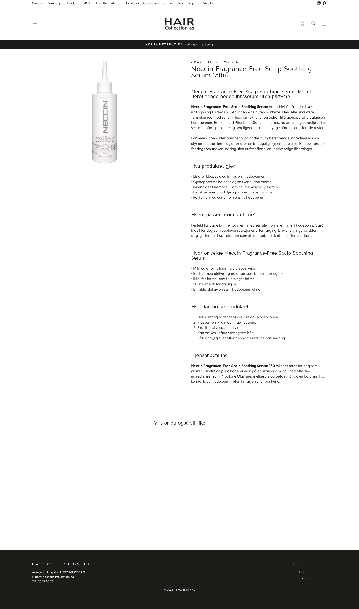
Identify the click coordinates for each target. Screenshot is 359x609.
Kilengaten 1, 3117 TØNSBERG (64, 572)
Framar (168, 3)
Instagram (306, 578)
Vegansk (193, 3)
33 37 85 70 (46, 581)
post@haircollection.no (58, 577)
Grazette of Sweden (215, 62)
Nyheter (37, 3)
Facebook (307, 572)
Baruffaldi (132, 3)
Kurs (180, 3)
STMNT (85, 3)
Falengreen (151, 3)
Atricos (116, 3)
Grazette (101, 3)
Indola (71, 3)
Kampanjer (55, 3)
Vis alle (208, 3)
